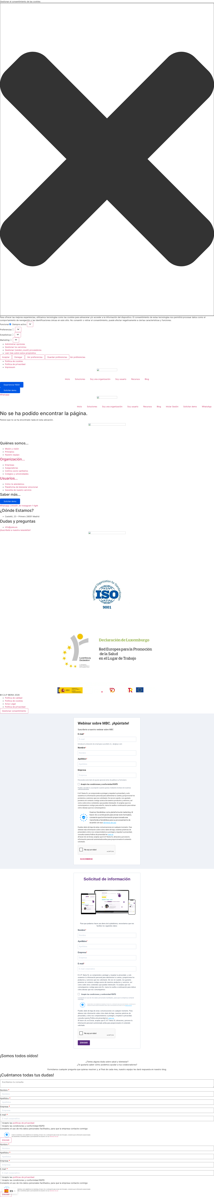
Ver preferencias (34, 357)
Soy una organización (100, 379)
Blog (147, 379)
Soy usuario (120, 379)
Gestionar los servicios (15, 347)
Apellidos (82, 759)
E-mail (80, 734)
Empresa (82, 770)
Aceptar (6, 357)
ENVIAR (84, 1043)
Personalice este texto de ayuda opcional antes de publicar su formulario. (102, 780)
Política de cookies (14, 361)
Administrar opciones (15, 344)
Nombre (81, 748)
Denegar (18, 357)
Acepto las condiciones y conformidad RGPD (23, 1126)
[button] (107, 159)
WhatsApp (207, 406)
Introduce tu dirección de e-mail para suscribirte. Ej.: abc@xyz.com (100, 744)
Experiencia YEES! (12, 385)
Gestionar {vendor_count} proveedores (23, 350)
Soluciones (80, 379)
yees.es (110, 834)
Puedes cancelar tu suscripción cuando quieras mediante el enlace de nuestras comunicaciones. (104, 788)
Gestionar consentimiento (14, 711)
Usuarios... (9, 478)
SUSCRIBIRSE (86, 859)
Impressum (10, 367)
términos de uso (109, 823)
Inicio (67, 379)
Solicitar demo (10, 390)
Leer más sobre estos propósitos (20, 353)
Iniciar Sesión (172, 406)
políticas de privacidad (23, 1123)
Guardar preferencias (57, 357)
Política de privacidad (15, 364)
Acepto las (18, 1123)
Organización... (12, 459)
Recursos (135, 379)
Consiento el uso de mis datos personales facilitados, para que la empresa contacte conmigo (106, 998)
